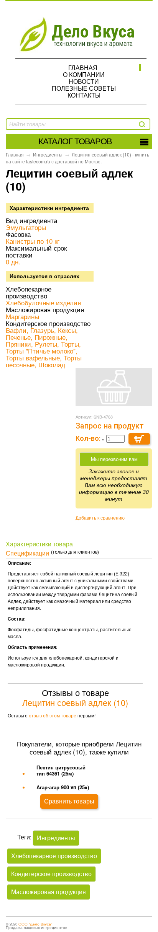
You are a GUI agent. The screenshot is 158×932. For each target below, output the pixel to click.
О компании (84, 74)
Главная (82, 67)
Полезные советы (84, 88)
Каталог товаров (75, 141)
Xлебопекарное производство (54, 855)
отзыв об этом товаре (52, 715)
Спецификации (27, 553)
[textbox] (48, 124)
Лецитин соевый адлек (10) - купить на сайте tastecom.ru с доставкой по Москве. (77, 158)
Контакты (83, 95)
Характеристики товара (39, 543)
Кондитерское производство (51, 873)
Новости (84, 81)
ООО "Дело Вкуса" (35, 924)
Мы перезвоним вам (114, 459)
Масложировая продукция (48, 891)
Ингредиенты (48, 154)
